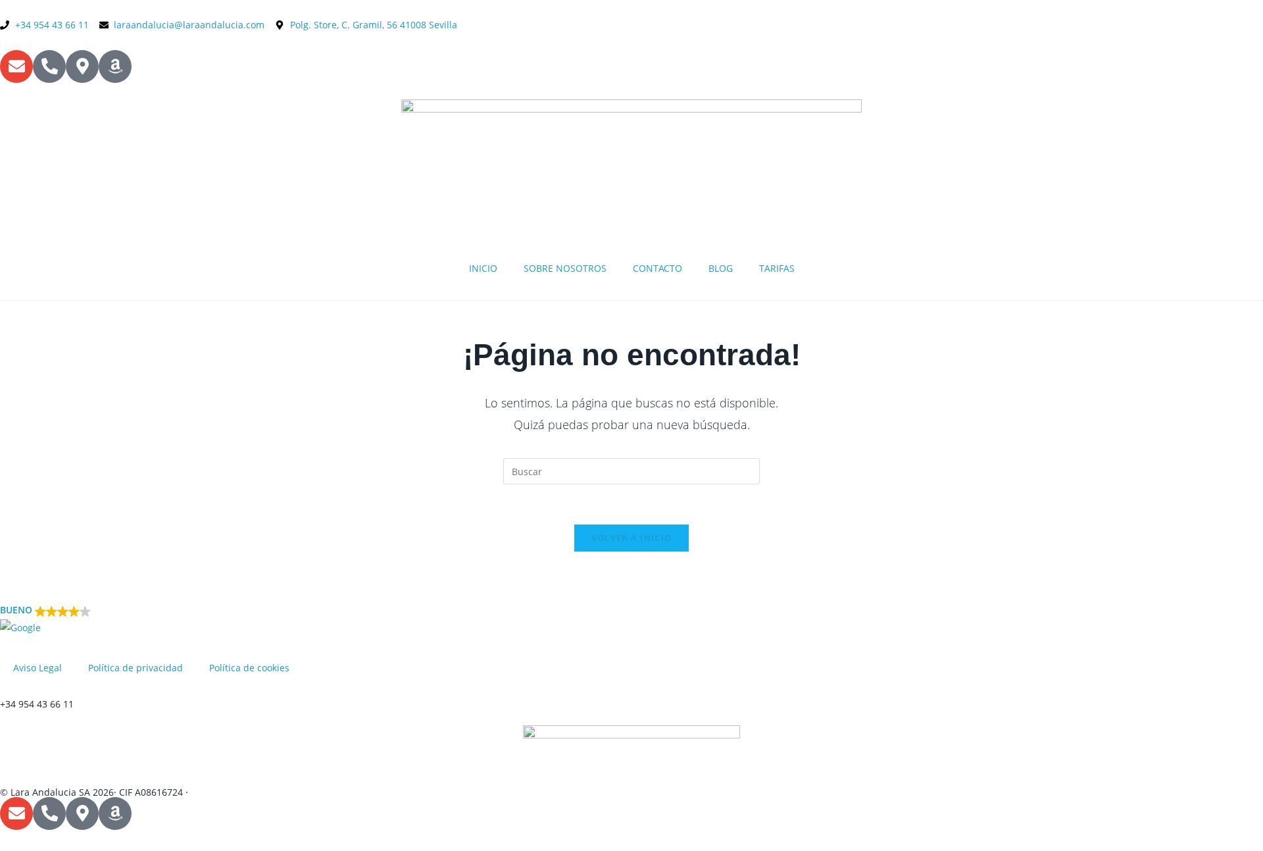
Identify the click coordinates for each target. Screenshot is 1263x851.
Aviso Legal (37, 667)
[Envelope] (16, 66)
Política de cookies (249, 667)
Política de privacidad (135, 667)
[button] (631, 619)
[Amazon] (115, 66)
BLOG (720, 268)
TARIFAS (777, 268)
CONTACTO (657, 268)
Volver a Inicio (631, 538)
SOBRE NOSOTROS (565, 268)
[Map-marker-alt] (82, 66)
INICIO (483, 268)
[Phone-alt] (49, 66)
